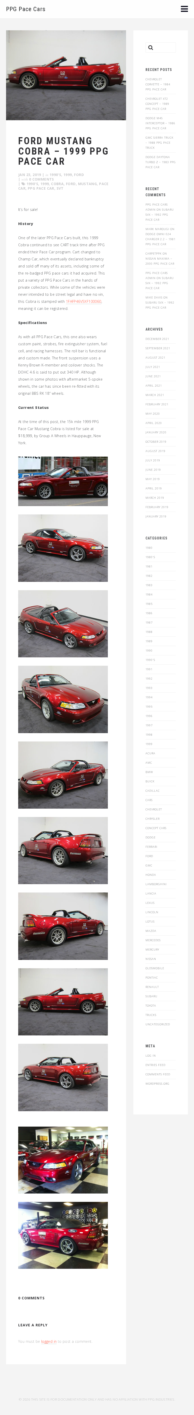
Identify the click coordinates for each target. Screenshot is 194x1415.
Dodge (151, 837)
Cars (149, 800)
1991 (149, 669)
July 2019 (153, 460)
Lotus (150, 921)
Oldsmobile (155, 968)
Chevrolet (154, 809)
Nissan (151, 959)
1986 (149, 613)
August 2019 (155, 451)
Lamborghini (156, 884)
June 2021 (153, 376)
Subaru (151, 996)
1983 (149, 585)
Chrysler (153, 819)
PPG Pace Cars (25, 9)
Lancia (151, 893)
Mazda (151, 931)
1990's (55, 174)
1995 (149, 706)
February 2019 (157, 507)
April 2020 (154, 423)
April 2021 (154, 385)
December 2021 (157, 339)
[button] (184, 9)
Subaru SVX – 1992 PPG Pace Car (160, 214)
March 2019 (155, 498)
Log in (151, 1055)
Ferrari (151, 847)
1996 (149, 716)
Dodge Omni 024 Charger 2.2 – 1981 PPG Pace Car (161, 239)
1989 (149, 641)
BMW (149, 772)
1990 (149, 650)
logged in (49, 1341)
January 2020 (156, 432)
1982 (149, 576)
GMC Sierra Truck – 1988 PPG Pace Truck (160, 143)
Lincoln (152, 912)
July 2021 (153, 367)
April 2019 (154, 488)
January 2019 (156, 516)
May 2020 (153, 413)
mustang (87, 183)
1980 (149, 548)
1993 (149, 688)
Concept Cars (156, 828)
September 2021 (158, 348)
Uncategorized (158, 1024)
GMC (149, 865)
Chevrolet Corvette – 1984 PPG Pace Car (158, 84)
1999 (67, 174)
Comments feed (158, 1074)
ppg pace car (41, 188)
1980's (150, 557)
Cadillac (153, 790)
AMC (149, 762)
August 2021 (155, 357)
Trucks (151, 1015)
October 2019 (156, 441)
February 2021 (157, 404)
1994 (149, 697)
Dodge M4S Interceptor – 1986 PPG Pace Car (160, 123)
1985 (149, 604)
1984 (149, 594)
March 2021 (155, 395)
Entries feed (155, 1065)
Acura (150, 753)
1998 (149, 734)
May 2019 (153, 479)
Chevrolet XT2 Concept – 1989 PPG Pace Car (157, 104)
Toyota (151, 1005)
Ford (79, 174)
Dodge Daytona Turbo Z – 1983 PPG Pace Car (161, 162)
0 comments (41, 179)
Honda (151, 875)
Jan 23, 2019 (29, 174)
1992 (149, 678)
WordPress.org (157, 1083)
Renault (152, 987)
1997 (149, 725)
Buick (150, 781)
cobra (57, 183)
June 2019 (153, 469)
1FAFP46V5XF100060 (83, 301)
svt (60, 188)
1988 (149, 632)
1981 (149, 566)
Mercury (152, 949)
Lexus (150, 903)
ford (71, 183)
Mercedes (153, 940)
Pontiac (152, 977)
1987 (149, 622)
